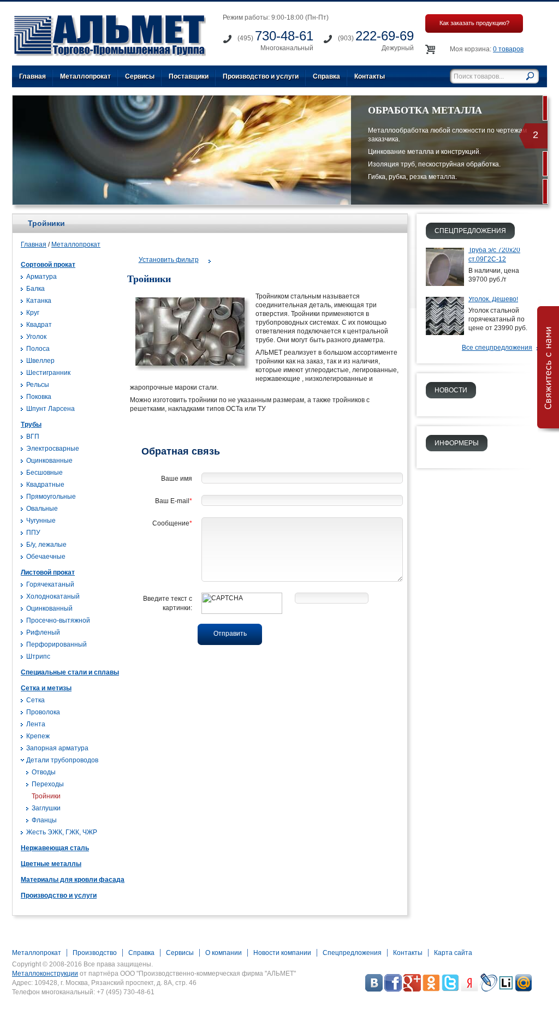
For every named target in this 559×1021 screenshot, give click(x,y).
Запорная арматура (57, 748)
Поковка (38, 397)
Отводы (44, 772)
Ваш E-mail (173, 501)
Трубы (31, 424)
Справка (326, 76)
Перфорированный (56, 644)
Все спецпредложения (497, 347)
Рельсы (37, 385)
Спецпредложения (352, 953)
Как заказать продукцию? (474, 23)
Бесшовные (44, 472)
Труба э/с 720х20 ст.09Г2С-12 (494, 254)
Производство (95, 953)
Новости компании (282, 953)
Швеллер (40, 361)
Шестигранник (48, 373)
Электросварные (52, 448)
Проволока (43, 712)
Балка (35, 288)
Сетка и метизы (46, 688)
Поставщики (189, 76)
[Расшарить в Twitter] (450, 989)
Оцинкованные (49, 460)
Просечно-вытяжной (58, 620)
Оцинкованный (49, 608)
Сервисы (139, 76)
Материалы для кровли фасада (72, 879)
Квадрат (39, 325)
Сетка (35, 700)
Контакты (369, 76)
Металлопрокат (85, 76)
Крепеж (38, 736)
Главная (32, 76)
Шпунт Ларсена (50, 409)
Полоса (38, 349)
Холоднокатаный (53, 596)
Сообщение (172, 523)
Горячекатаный (50, 584)
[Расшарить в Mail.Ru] (523, 989)
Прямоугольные (51, 496)
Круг (32, 313)
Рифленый (43, 632)
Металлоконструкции (45, 973)
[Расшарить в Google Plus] (412, 989)
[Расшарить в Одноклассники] (431, 989)
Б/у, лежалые (46, 544)
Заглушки (46, 808)
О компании (223, 953)
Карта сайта (453, 953)
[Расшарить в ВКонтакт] (374, 989)
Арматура (41, 276)
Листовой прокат (48, 572)
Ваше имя (176, 478)
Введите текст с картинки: (167, 603)
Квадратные (45, 484)
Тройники (46, 796)
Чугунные (41, 520)
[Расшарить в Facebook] (393, 989)
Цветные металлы (51, 864)
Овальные (42, 508)
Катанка (38, 300)
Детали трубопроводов (62, 760)
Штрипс (38, 656)
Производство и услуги (261, 76)
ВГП (32, 436)
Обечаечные (46, 556)
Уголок (36, 337)
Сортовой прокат (48, 264)
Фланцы (44, 820)
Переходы (48, 784)
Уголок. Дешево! (493, 299)
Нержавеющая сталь (55, 848)
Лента (35, 724)
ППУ (33, 532)
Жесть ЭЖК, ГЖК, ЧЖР (61, 832)
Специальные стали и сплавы (70, 672)
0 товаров (508, 49)
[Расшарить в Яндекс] (469, 989)
